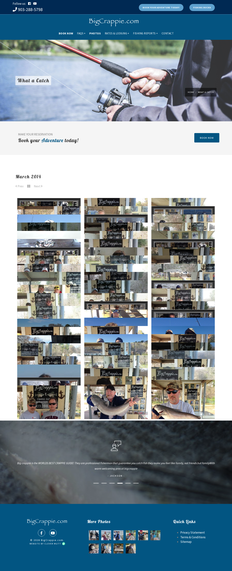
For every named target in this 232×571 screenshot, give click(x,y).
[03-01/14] (183, 393)
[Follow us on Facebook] (29, 3)
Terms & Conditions (193, 537)
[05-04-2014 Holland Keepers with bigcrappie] (131, 548)
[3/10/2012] (94, 548)
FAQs (81, 33)
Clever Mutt (53, 543)
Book (161, 7)
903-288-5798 (30, 9)
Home (191, 92)
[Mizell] (106, 548)
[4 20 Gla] (118, 535)
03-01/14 (116, 412)
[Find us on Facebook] (41, 532)
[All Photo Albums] (28, 186)
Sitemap (186, 542)
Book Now (66, 33)
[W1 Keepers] (118, 548)
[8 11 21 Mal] (155, 535)
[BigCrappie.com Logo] (113, 20)
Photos (95, 33)
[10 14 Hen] (131, 535)
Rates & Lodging (117, 33)
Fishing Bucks (202, 7)
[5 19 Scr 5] (106, 535)
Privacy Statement (192, 532)
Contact (168, 33)
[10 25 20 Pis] (94, 535)
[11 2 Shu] (143, 535)
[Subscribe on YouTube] (35, 3)
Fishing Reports (145, 33)
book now (207, 137)
